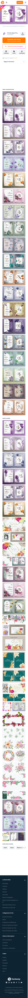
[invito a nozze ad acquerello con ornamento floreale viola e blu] (13, 341)
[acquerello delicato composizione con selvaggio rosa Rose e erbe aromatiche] (8, 816)
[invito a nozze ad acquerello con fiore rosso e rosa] (13, 195)
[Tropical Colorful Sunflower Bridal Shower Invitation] (5, 939)
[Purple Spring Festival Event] (5, 658)
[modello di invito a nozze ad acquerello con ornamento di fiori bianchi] (13, 244)
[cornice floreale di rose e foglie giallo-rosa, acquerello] (7, 757)
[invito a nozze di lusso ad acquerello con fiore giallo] (13, 179)
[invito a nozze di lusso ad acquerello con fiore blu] (13, 260)
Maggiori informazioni (9, 60)
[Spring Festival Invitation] (4, 639)
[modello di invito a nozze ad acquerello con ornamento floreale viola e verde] (13, 390)
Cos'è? (15, 58)
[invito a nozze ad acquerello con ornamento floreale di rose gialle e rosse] (13, 309)
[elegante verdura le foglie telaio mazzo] (8, 793)
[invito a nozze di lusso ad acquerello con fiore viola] (13, 114)
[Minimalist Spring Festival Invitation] (5, 728)
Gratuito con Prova (14, 40)
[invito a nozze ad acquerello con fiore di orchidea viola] (13, 427)
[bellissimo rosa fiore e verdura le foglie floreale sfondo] (13, 523)
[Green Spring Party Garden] (4, 890)
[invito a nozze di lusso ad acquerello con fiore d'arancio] (13, 277)
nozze (12, 960)
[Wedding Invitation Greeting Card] (6, 536)
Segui (22, 34)
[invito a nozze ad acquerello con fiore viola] (13, 212)
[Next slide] (21, 960)
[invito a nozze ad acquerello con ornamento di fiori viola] (13, 98)
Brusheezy (5, 996)
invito (5, 960)
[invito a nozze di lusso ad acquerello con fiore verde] (13, 228)
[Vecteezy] (2, 2)
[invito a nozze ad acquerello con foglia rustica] (13, 406)
